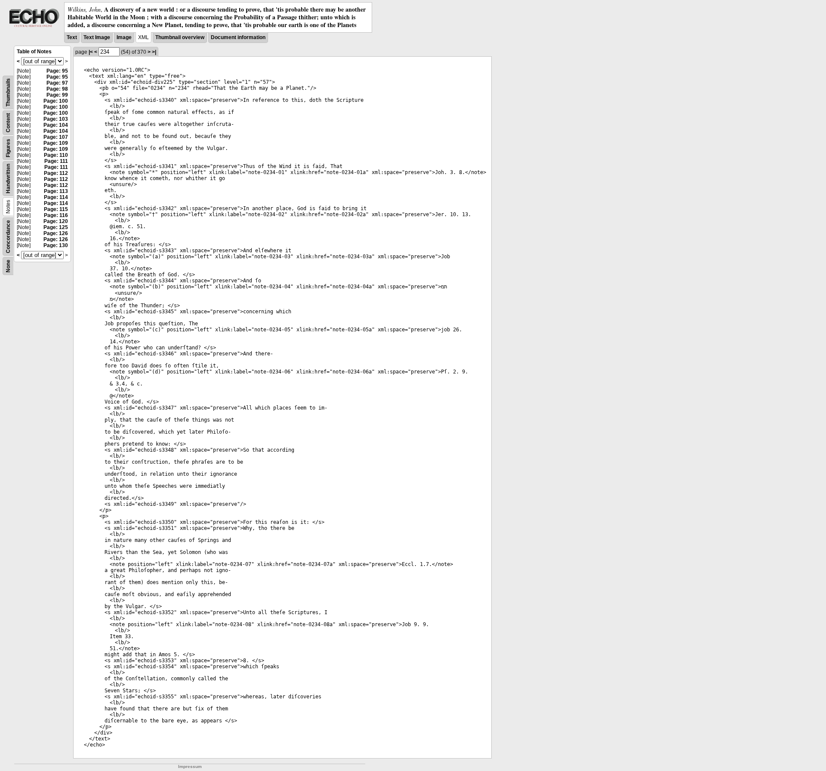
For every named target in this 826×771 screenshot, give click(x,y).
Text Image (96, 37)
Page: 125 (55, 227)
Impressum (190, 766)
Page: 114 (56, 197)
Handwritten (8, 178)
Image (124, 37)
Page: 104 (55, 125)
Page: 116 (56, 215)
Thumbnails (8, 92)
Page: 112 (56, 173)
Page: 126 (55, 233)
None (8, 266)
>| (154, 52)
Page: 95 (57, 71)
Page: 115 (56, 209)
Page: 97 (57, 83)
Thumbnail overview (179, 37)
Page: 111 (56, 161)
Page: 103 (55, 119)
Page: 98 (57, 89)
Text (72, 37)
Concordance (8, 236)
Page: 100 (55, 101)
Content (8, 122)
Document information (238, 37)
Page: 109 (55, 143)
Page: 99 (57, 95)
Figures (8, 148)
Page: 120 (55, 221)
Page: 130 (55, 245)
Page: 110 (56, 155)
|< (91, 52)
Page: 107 (55, 137)
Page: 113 (56, 191)
